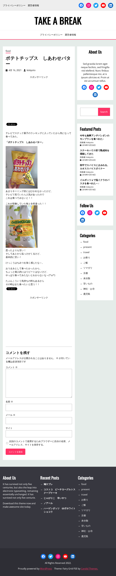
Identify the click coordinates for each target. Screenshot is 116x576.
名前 (9, 401)
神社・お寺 (89, 288)
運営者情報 (33, 5)
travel (86, 252)
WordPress (46, 568)
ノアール (48, 503)
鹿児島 (86, 293)
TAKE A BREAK (58, 20)
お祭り (86, 257)
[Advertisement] (39, 101)
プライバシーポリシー (14, 5)
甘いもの (87, 283)
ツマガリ (87, 267)
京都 (85, 273)
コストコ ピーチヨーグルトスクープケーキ (59, 491)
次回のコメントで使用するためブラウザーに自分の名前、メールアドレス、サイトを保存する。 (39, 443)
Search (104, 111)
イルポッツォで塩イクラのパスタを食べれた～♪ (94, 181)
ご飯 (85, 262)
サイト (9, 428)
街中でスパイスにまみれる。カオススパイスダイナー (94, 166)
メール (10, 414)
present (87, 247)
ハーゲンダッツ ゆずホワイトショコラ (59, 510)
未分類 (86, 278)
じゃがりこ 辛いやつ (55, 498)
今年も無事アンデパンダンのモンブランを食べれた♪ (94, 137)
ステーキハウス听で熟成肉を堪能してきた (94, 151)
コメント (12, 367)
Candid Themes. (89, 568)
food (8, 51)
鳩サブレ (48, 484)
